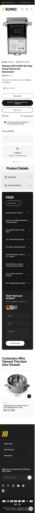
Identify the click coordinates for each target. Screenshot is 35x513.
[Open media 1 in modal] (30, 20)
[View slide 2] (16, 162)
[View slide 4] (21, 162)
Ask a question (28, 116)
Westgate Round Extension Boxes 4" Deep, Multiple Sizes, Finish (16, 405)
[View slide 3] (19, 162)
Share (6, 116)
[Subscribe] (28, 476)
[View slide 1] (14, 162)
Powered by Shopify (22, 507)
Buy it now (17, 110)
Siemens (11, 62)
